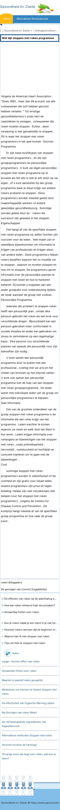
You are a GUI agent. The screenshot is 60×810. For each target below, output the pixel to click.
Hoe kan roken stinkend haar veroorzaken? (29, 605)
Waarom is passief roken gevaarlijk (22, 680)
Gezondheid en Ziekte (17, 30)
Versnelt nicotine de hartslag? (19, 744)
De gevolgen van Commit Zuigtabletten (24, 589)
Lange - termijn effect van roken (21, 661)
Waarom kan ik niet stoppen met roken (27, 636)
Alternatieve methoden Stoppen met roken (27, 735)
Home (7, 18)
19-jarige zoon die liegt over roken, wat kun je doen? (29, 756)
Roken (15, 653)
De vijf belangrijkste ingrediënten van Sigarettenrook (24, 724)
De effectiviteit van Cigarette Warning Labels (28, 703)
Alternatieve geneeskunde (32, 18)
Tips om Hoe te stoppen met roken (24, 643)
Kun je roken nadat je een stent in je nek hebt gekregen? (31, 623)
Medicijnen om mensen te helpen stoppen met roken (29, 691)
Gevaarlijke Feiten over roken (21, 612)
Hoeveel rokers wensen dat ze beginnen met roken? (31, 629)
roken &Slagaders (11, 582)
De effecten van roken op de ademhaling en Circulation (31, 598)
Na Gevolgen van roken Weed (19, 712)
